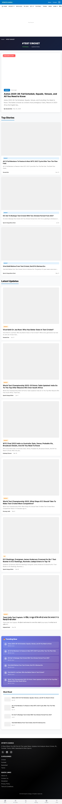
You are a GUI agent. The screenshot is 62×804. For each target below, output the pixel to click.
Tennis (3, 768)
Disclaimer (4, 781)
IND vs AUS (19, 6)
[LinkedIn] (6, 752)
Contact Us (4, 778)
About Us (4, 775)
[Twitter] (2, 752)
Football (3, 762)
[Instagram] (11, 752)
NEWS (50, 6)
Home (2, 39)
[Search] (59, 2)
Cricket (3, 759)
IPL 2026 (26, 6)
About (49, 2)
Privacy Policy (5, 784)
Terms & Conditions (7, 786)
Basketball (4, 765)
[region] (31, 22)
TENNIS (45, 6)
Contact (55, 2)
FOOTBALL (38, 6)
